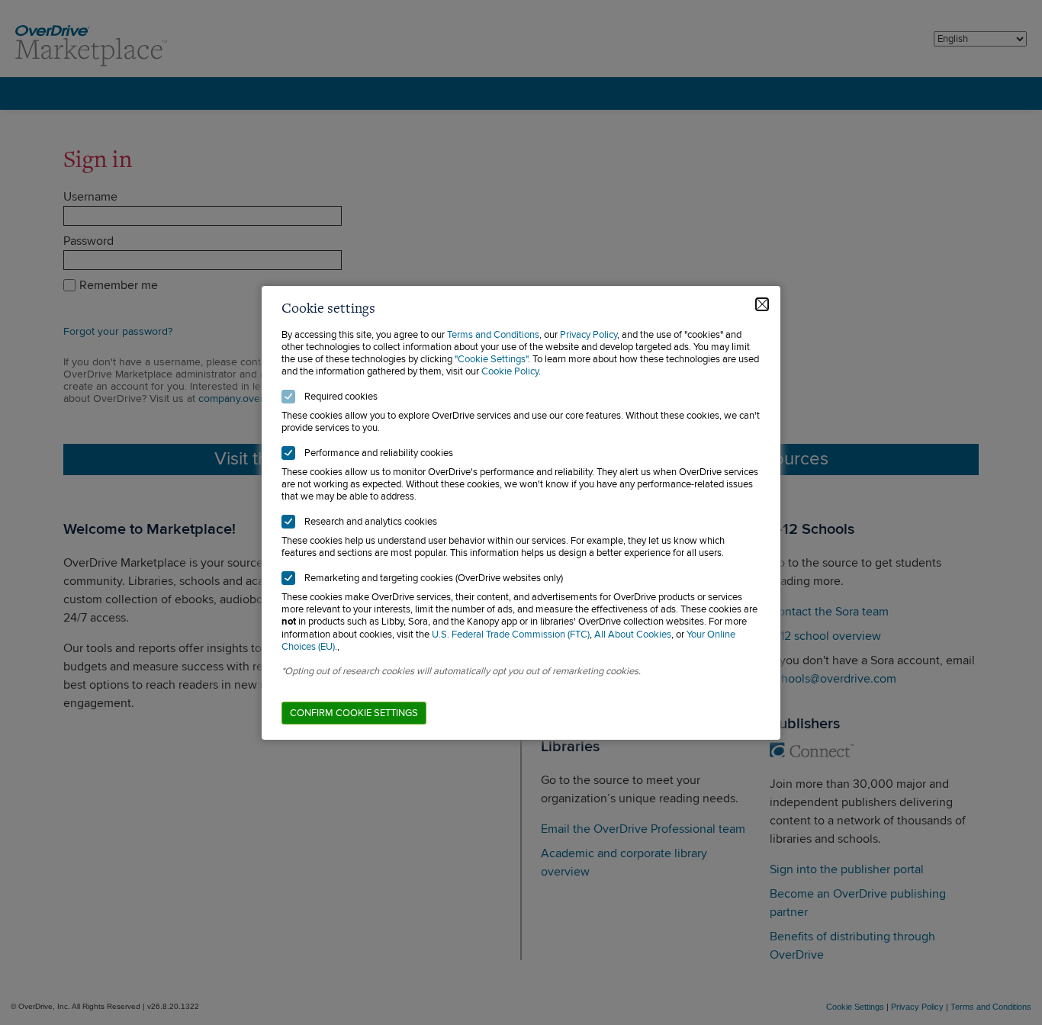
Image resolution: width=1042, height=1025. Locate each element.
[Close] (762, 304)
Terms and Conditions (493, 335)
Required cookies (341, 396)
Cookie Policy (510, 371)
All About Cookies (632, 634)
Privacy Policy (588, 335)
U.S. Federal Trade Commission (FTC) (511, 634)
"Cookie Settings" (491, 359)
